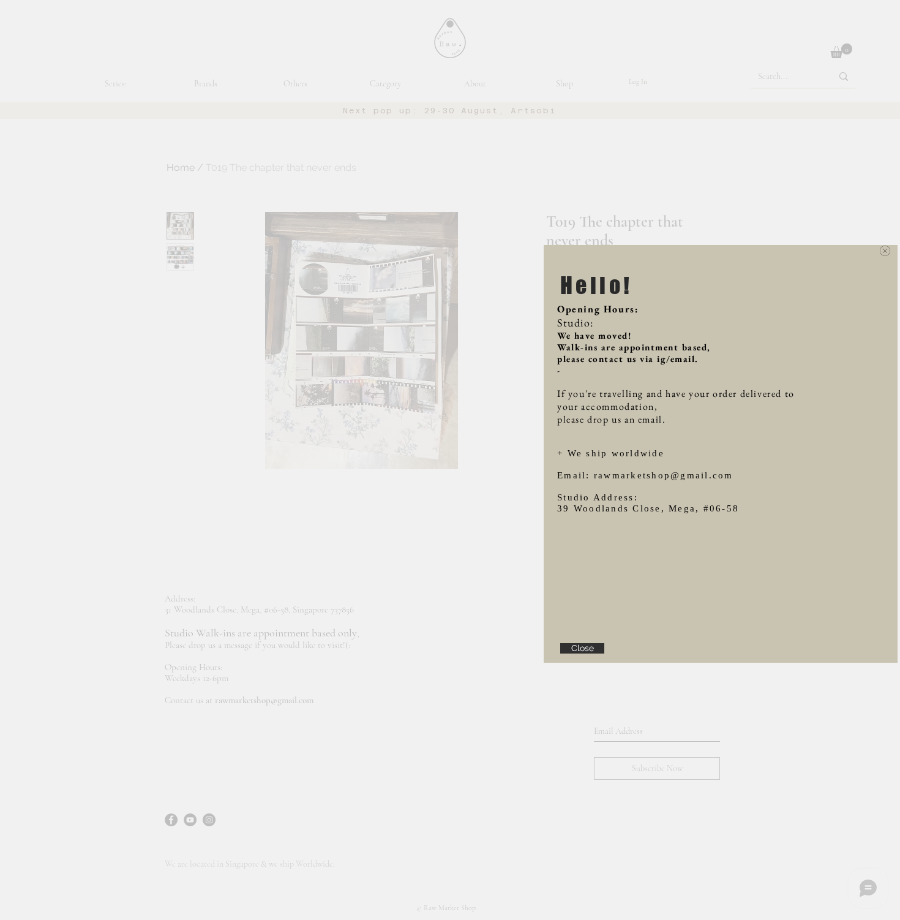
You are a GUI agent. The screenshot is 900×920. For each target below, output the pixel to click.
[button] (885, 251)
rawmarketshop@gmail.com (663, 475)
